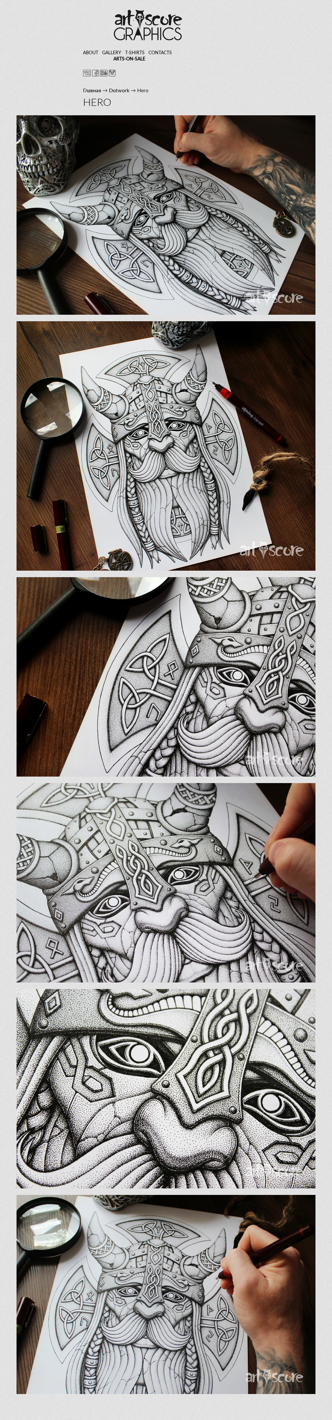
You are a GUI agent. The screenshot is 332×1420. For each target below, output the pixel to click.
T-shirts (135, 53)
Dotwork (119, 90)
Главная (92, 90)
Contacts (160, 53)
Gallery (111, 53)
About (90, 53)
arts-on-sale (129, 59)
